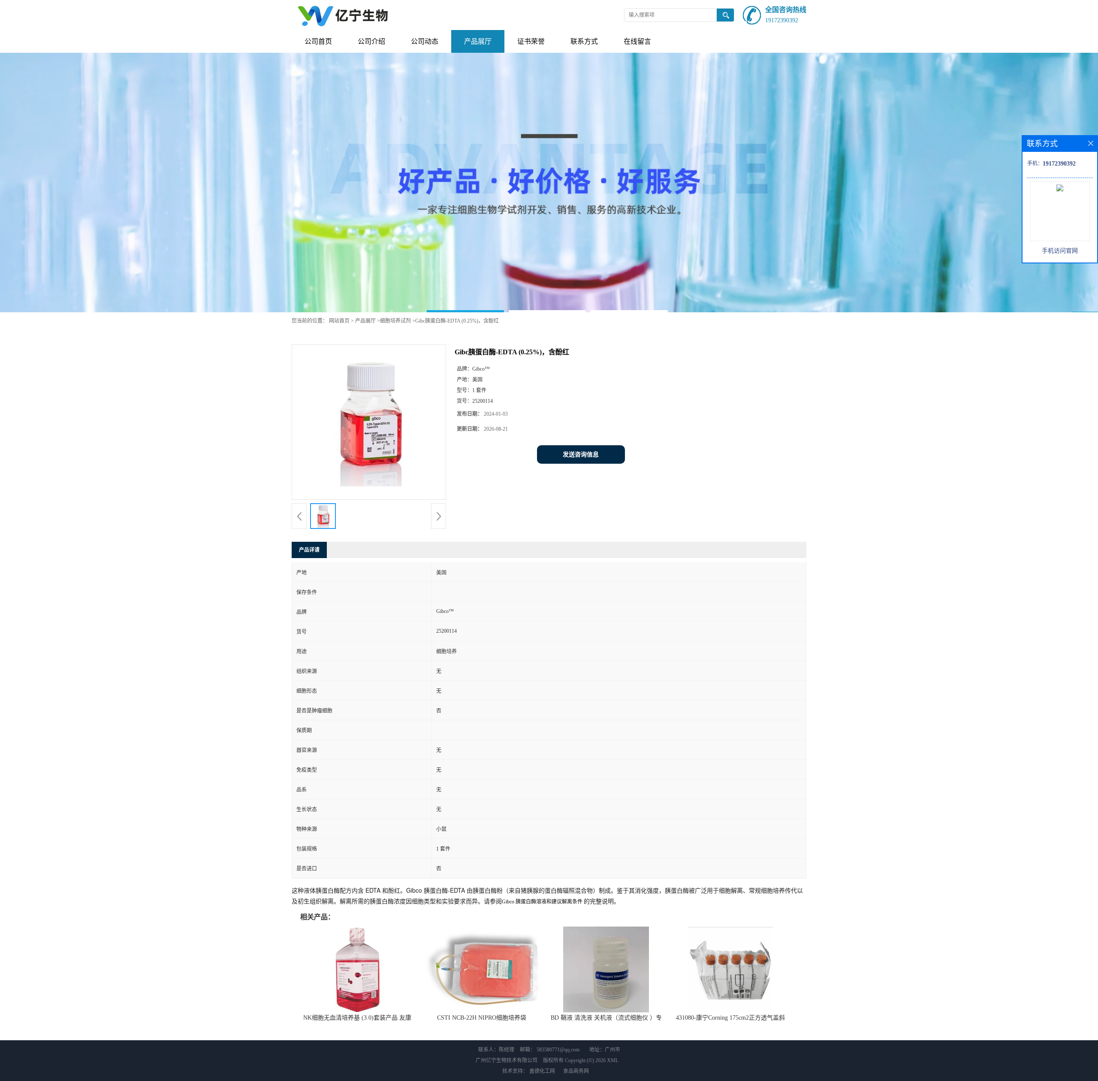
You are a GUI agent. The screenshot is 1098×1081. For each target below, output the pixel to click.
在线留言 (637, 41)
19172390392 (781, 20)
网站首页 (339, 321)
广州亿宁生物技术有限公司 (506, 1060)
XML (612, 1060)
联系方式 (584, 41)
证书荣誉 (531, 41)
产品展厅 (478, 41)
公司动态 (424, 41)
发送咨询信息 (581, 454)
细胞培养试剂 (395, 321)
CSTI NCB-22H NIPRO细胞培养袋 (481, 1018)
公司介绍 (371, 41)
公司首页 (318, 41)
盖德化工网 (542, 1071)
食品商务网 (576, 1071)
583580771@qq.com (558, 1050)
